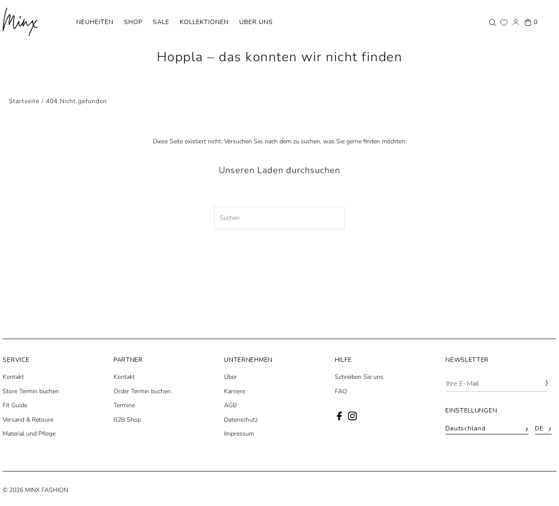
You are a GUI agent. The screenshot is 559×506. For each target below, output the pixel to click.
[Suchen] (492, 22)
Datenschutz (241, 420)
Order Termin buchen (142, 391)
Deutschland (486, 428)
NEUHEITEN (95, 22)
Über (230, 377)
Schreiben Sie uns (359, 377)
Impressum (239, 434)
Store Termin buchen (31, 391)
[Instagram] (352, 418)
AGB (230, 405)
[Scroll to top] (540, 483)
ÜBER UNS (256, 22)
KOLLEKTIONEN (204, 22)
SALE (161, 22)
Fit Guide (15, 405)
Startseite (24, 101)
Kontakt (13, 377)
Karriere (234, 391)
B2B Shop (127, 420)
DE (543, 428)
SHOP (133, 22)
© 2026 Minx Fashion (35, 490)
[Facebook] (339, 418)
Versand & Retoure (28, 420)
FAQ (341, 391)
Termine (124, 405)
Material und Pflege (29, 434)
